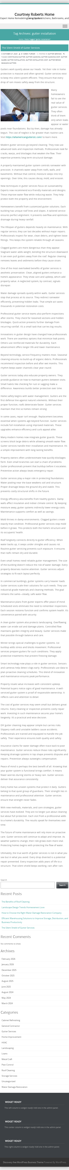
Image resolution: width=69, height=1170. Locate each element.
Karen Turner (29, 54)
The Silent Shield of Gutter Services (21, 47)
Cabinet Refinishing (11, 1020)
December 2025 (9, 970)
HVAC (4, 1042)
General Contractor (11, 1025)
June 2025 (6, 986)
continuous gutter (16, 57)
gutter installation (16, 60)
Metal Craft (7, 1059)
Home (21, 39)
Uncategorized (8, 1081)
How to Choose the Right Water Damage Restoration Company (32, 912)
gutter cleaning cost (50, 57)
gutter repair (55, 60)
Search (4, 880)
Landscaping (8, 1048)
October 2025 (8, 975)
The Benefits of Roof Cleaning (16, 901)
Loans (4, 1053)
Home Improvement (11, 1036)
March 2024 (7, 1003)
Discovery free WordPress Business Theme (23, 1162)
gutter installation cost (37, 60)
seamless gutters (8, 63)
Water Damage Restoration (14, 1087)
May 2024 (6, 997)
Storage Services (9, 1075)
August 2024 (7, 992)
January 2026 (8, 964)
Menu (34, 26)
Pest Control (7, 1064)
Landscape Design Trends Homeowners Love (23, 907)
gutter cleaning (33, 57)
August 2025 (7, 981)
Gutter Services (54, 54)
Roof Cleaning (8, 1070)
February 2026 (8, 958)
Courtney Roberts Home (34, 14)
